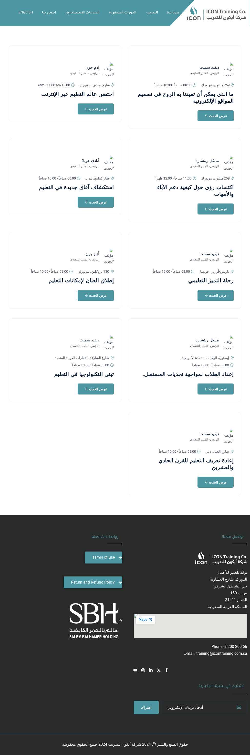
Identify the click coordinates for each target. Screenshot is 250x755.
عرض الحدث (217, 115)
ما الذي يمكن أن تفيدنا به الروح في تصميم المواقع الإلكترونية (186, 97)
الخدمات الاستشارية (82, 13)
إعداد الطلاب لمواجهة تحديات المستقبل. (188, 374)
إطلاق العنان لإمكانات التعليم (81, 280)
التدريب (152, 13)
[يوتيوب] (135, 670)
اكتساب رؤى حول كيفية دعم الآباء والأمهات (195, 190)
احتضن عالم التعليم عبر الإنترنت (77, 94)
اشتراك (146, 707)
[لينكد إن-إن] (151, 670)
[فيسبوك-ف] (166, 670)
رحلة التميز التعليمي (211, 280)
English (26, 13)
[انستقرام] (143, 670)
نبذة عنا (173, 13)
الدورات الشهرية (122, 13)
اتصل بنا (49, 13)
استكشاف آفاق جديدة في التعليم (76, 187)
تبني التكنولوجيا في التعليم (84, 374)
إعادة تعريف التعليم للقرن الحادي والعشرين (196, 463)
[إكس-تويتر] (159, 670)
